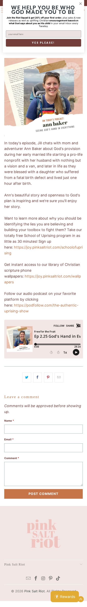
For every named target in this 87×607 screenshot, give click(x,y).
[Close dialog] (80, 3)
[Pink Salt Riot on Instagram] (43, 578)
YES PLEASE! (43, 42)
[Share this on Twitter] (26, 377)
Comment (11, 458)
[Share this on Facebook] (37, 377)
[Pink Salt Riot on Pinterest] (51, 578)
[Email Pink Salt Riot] (28, 578)
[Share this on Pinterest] (48, 377)
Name (9, 420)
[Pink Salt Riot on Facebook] (36, 578)
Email (9, 439)
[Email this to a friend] (59, 377)
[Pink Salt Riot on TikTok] (58, 578)
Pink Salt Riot (34, 591)
